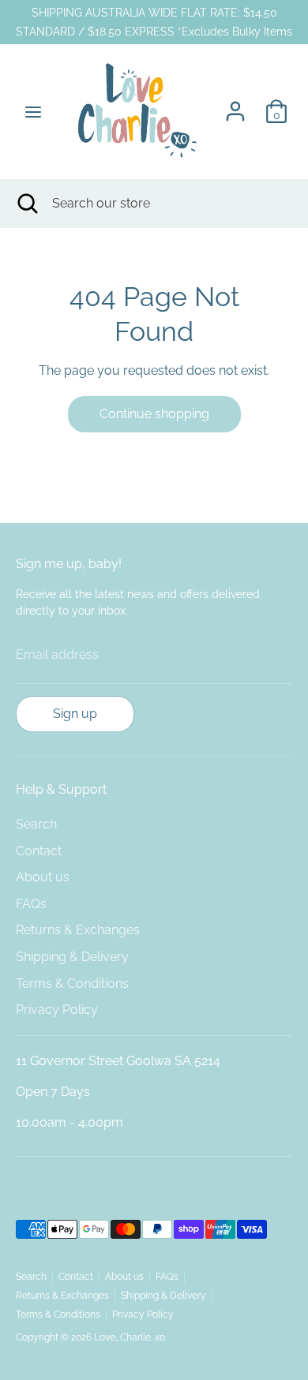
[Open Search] (26, 203)
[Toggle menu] (33, 112)
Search (36, 824)
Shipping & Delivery (72, 956)
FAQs (31, 903)
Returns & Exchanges (78, 929)
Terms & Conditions (72, 983)
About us (42, 877)
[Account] (235, 104)
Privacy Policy (57, 1009)
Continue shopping (154, 413)
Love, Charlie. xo (129, 1337)
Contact (39, 850)
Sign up (75, 713)
